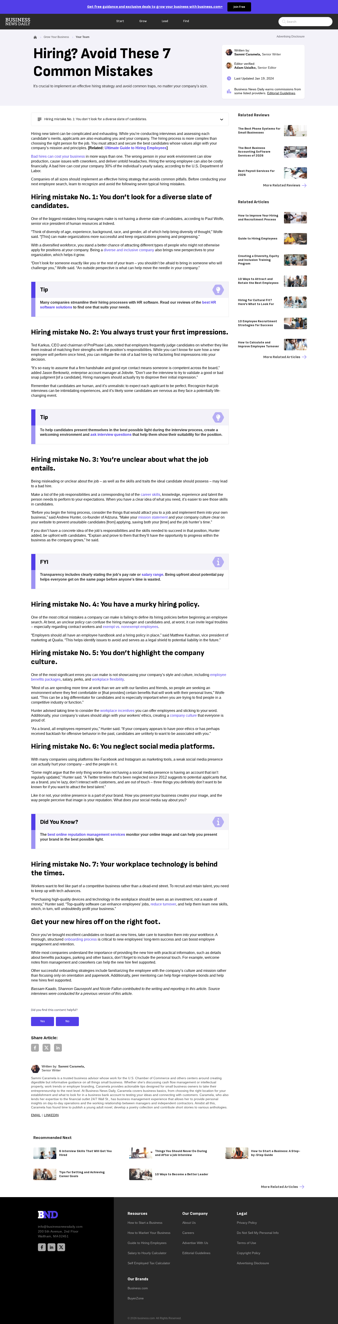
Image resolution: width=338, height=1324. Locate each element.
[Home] (22, 21)
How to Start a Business (145, 1222)
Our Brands (138, 1279)
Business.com (138, 1288)
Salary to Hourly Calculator (147, 1253)
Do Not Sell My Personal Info (258, 1233)
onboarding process (80, 939)
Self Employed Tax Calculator (149, 1263)
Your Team (82, 37)
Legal (242, 1213)
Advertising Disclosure (253, 1263)
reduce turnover (163, 904)
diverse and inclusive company (129, 250)
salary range (152, 574)
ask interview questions (111, 435)
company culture (183, 715)
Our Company (195, 1213)
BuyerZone (136, 1298)
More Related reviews (281, 185)
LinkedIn (51, 1115)
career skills (150, 494)
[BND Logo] (57, 1215)
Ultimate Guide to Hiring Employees (135, 148)
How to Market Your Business (149, 1233)
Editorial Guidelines (281, 93)
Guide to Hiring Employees (147, 1243)
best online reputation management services (86, 834)
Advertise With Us (195, 1243)
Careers (188, 1233)
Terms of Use (246, 1243)
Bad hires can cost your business (58, 156)
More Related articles (281, 357)
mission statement (153, 517)
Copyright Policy (248, 1253)
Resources (137, 1213)
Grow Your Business (56, 37)
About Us (189, 1222)
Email (36, 1115)
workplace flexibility (108, 679)
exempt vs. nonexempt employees (130, 627)
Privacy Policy (247, 1222)
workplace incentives (117, 711)
